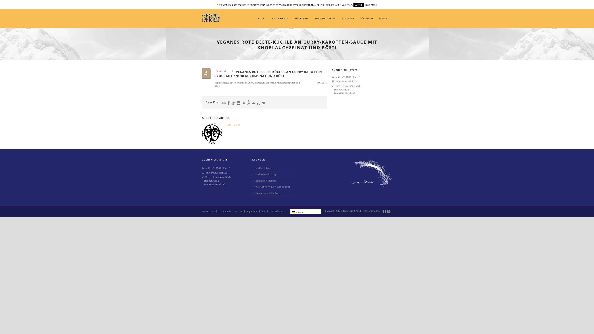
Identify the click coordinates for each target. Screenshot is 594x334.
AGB (263, 211)
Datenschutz (275, 211)
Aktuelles (348, 18)
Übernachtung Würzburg (267, 193)
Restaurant (301, 18)
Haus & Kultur (280, 18)
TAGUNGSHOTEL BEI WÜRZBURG (272, 187)
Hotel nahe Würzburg (265, 174)
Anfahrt (215, 211)
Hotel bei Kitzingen (264, 168)
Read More (370, 4)
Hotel (261, 18)
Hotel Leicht (221, 71)
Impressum (252, 211)
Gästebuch (366, 18)
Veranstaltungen (325, 18)
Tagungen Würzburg (265, 180)
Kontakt (384, 18)
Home (205, 211)
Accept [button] (358, 5)
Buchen (239, 211)
